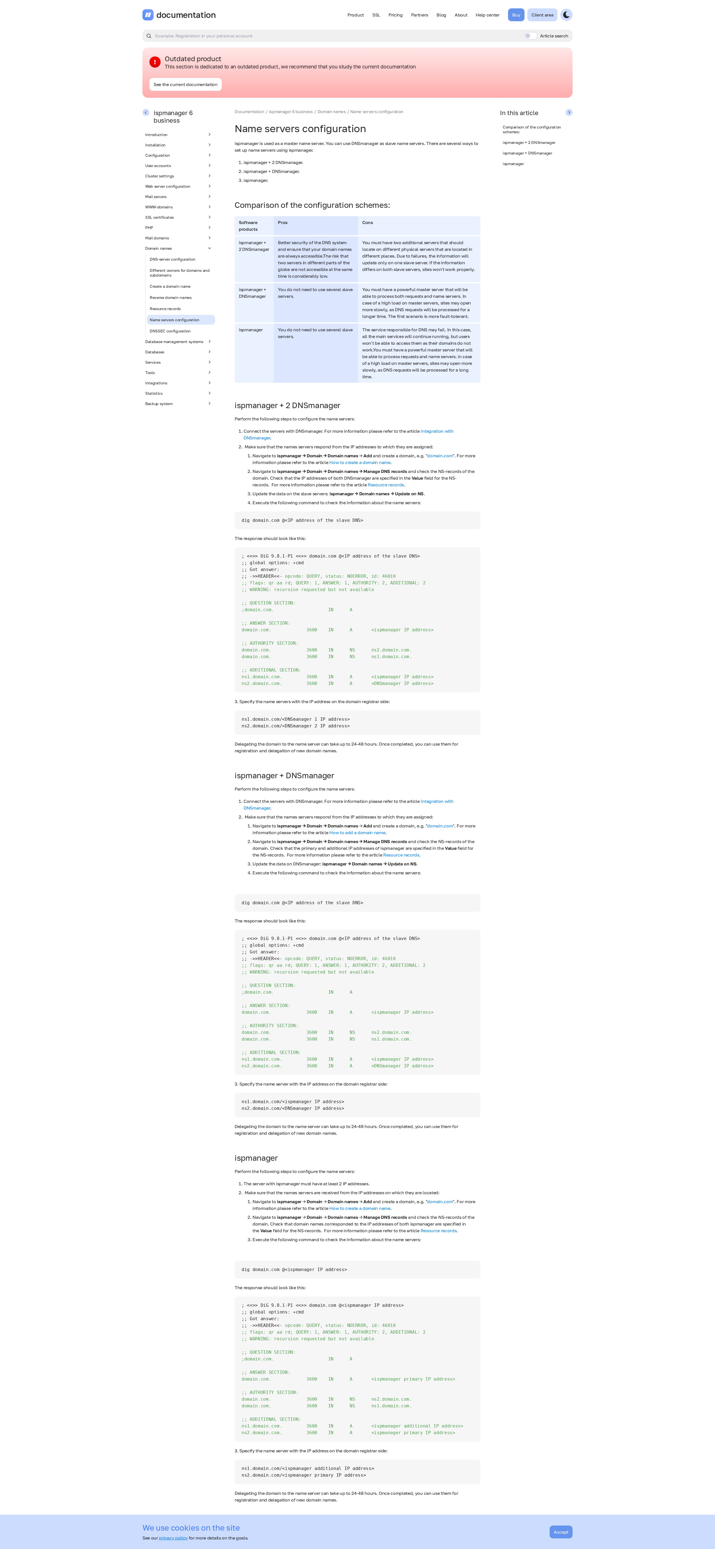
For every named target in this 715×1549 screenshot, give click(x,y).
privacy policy (173, 1538)
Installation (155, 144)
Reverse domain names (171, 297)
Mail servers (155, 196)
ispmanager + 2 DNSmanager (529, 142)
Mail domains (157, 237)
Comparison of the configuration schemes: (532, 129)
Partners (419, 15)
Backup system (159, 403)
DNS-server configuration (172, 259)
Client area (542, 15)
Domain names (158, 248)
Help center (487, 15)
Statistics (154, 393)
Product (355, 15)
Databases (154, 351)
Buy (516, 15)
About (461, 15)
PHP (149, 227)
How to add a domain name (357, 832)
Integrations (156, 382)
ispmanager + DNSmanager (527, 153)
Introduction (156, 134)
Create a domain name (170, 286)
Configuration (157, 155)
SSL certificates (159, 217)
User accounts (158, 165)
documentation (186, 15)
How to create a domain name (359, 462)
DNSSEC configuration (170, 331)
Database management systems (174, 341)
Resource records (165, 308)
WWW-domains (158, 206)
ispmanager (513, 163)
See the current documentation (186, 84)
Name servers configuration (174, 319)
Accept (561, 1532)
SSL (376, 15)
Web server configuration (167, 186)
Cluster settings (159, 175)
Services (152, 362)
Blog (441, 15)
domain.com (440, 455)
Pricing (396, 15)
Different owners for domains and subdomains (180, 272)
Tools (149, 372)
